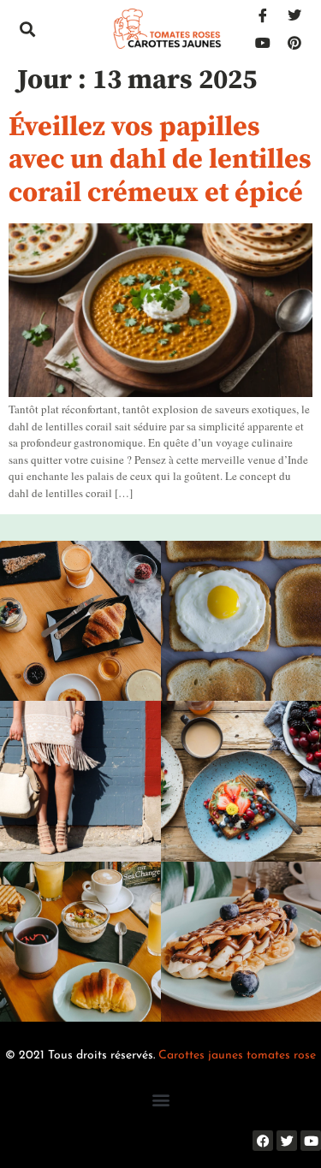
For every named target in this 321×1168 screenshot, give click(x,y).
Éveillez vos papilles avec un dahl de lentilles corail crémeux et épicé (160, 160)
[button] (27, 29)
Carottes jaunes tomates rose (237, 1055)
